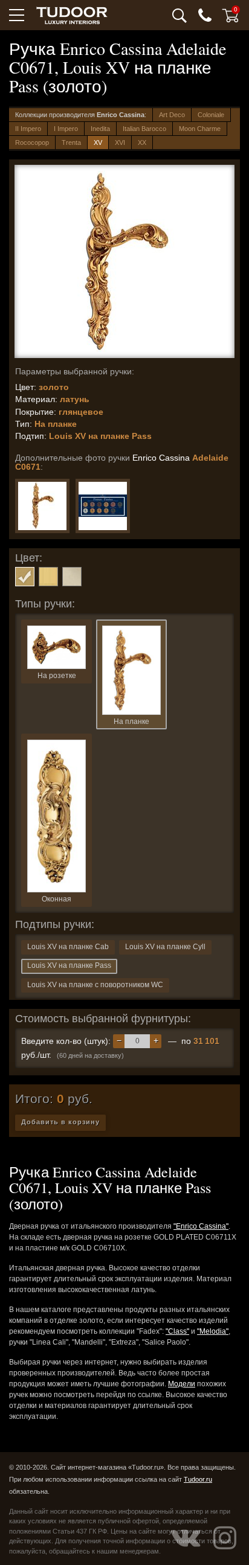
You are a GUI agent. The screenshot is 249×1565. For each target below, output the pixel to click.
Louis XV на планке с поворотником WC (95, 985)
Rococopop (32, 142)
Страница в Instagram (225, 1538)
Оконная (56, 899)
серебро (72, 576)
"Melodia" (212, 1331)
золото (24, 576)
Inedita (100, 128)
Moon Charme (200, 128)
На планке (131, 721)
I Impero (66, 128)
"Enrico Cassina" (200, 1226)
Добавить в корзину (60, 1121)
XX (142, 142)
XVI (120, 142)
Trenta (71, 142)
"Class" (177, 1331)
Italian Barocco (144, 128)
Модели (181, 1384)
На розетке (56, 675)
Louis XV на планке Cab (68, 947)
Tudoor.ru (198, 1479)
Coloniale (211, 114)
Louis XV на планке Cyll (165, 947)
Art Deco (172, 114)
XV (98, 142)
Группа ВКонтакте (185, 1538)
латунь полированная (48, 576)
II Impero (28, 128)
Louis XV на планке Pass (69, 965)
